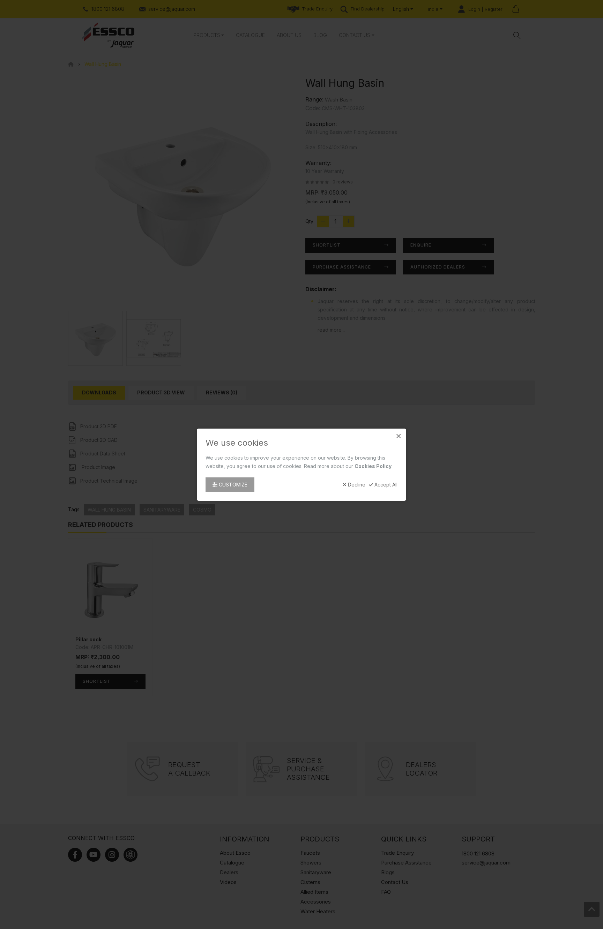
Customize (232, 484)
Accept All (385, 484)
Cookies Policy (373, 466)
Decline (356, 484)
